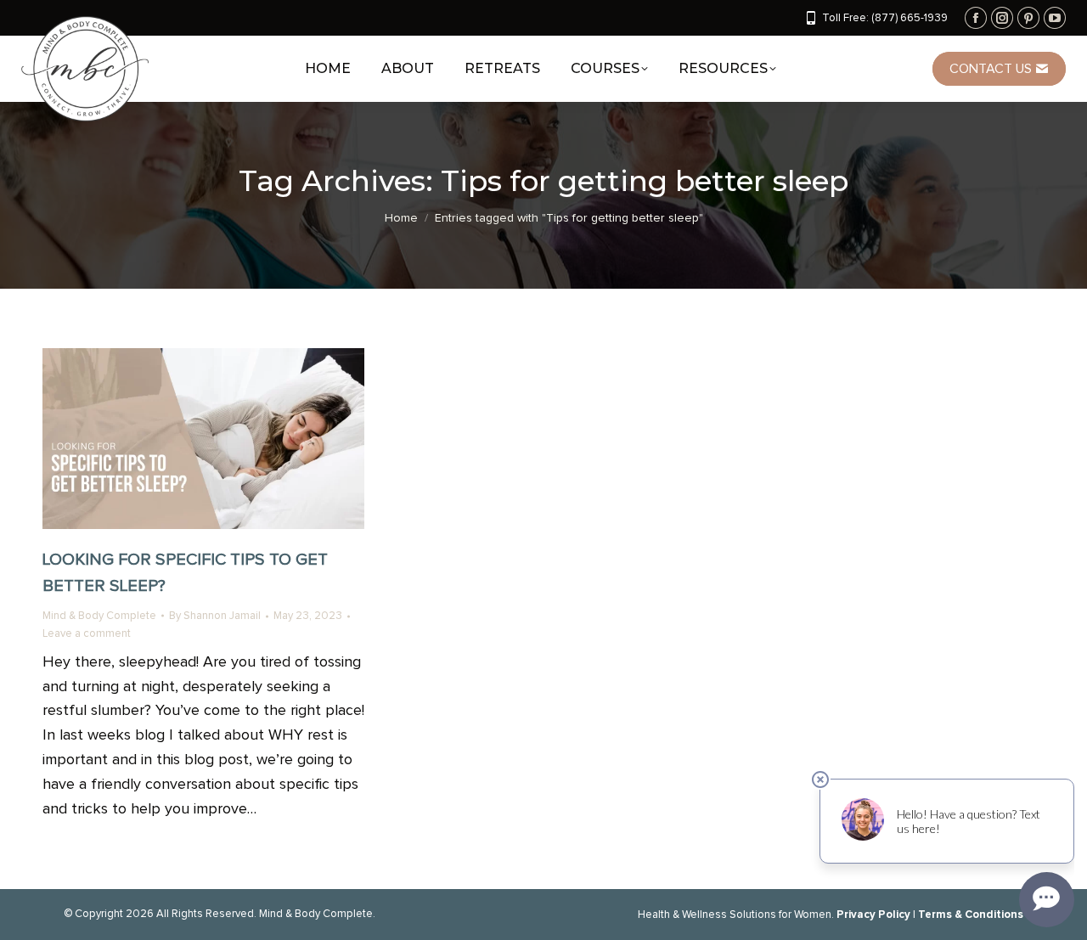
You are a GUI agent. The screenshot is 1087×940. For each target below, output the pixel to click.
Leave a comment (86, 633)
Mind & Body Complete (99, 616)
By (215, 616)
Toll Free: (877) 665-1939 (885, 18)
